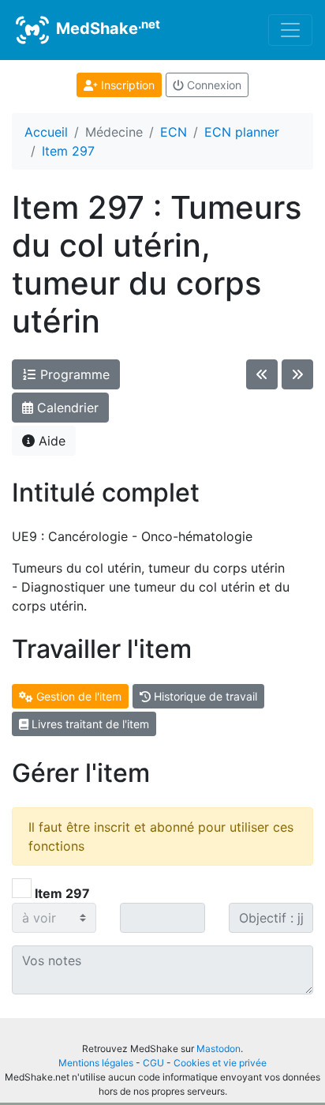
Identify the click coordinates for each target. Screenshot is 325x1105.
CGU (153, 1063)
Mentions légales (95, 1063)
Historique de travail (204, 696)
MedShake (106, 28)
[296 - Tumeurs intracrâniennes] (262, 374)
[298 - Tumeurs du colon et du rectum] (297, 374)
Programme (73, 374)
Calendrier (66, 407)
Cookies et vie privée (220, 1063)
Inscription (126, 85)
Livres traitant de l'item (88, 724)
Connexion (212, 85)
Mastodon (218, 1048)
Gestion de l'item (77, 696)
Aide (50, 441)
